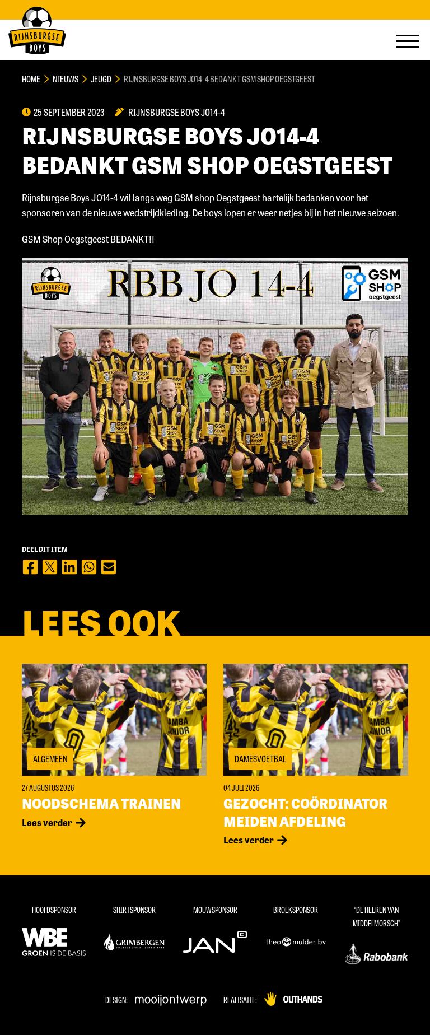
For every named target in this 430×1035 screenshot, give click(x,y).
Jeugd (101, 78)
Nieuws (65, 78)
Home (31, 78)
